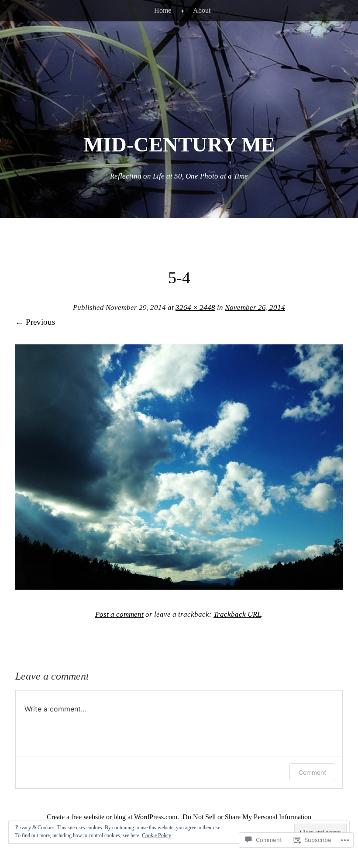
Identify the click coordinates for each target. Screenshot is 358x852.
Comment (312, 772)
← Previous (35, 321)
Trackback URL (237, 614)
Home (162, 10)
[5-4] (179, 586)
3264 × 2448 (195, 307)
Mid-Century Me (179, 144)
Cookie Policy (156, 835)
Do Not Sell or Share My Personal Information (246, 817)
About (201, 10)
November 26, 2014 (255, 307)
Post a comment (119, 614)
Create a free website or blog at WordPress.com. (113, 817)
